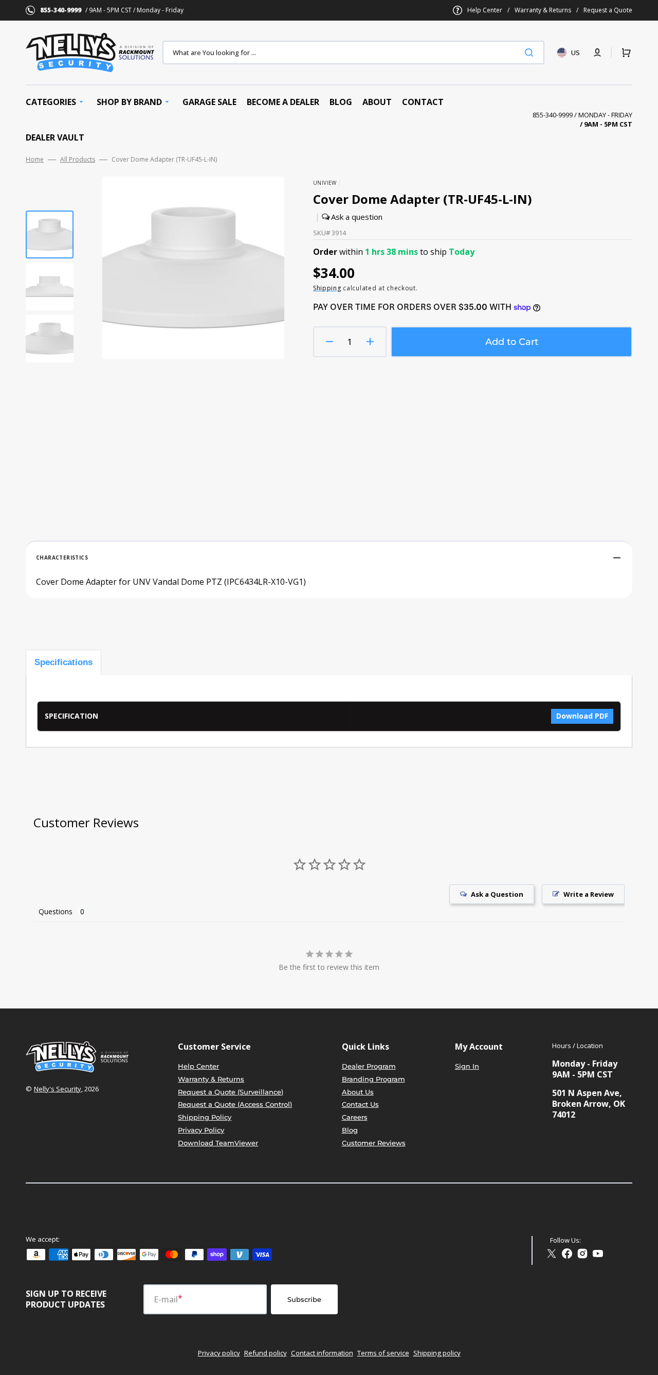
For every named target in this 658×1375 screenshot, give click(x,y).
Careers (355, 1117)
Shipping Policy (204, 1117)
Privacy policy (219, 1352)
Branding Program (373, 1079)
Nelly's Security (57, 1088)
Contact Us (360, 1104)
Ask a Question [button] (497, 894)
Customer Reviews (374, 1143)
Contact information (322, 1352)
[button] (597, 52)
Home (35, 159)
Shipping (327, 288)
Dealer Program (369, 1066)
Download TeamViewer (218, 1143)
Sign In (467, 1066)
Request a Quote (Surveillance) (230, 1092)
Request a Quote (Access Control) (235, 1104)
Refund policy (265, 1352)
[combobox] (353, 52)
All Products (77, 159)
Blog (350, 1130)
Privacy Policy (201, 1130)
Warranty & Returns (543, 10)
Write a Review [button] (588, 894)
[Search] (531, 52)
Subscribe (304, 1299)
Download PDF (582, 716)
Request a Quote (607, 10)
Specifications (63, 662)
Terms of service (383, 1352)
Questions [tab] (55, 911)
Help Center (484, 10)
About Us (358, 1092)
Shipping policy (437, 1352)
